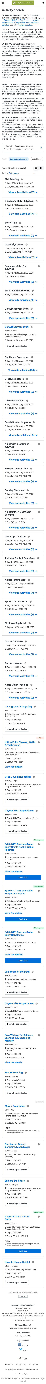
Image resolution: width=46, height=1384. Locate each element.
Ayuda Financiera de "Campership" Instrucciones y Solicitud (20, 22)
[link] (22, 179)
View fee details (14, 766)
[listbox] (21, 173)
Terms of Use (34, 1369)
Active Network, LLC (12, 1378)
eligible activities (25, 25)
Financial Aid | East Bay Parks (16, 20)
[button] (35, 168)
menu (3, 3)
